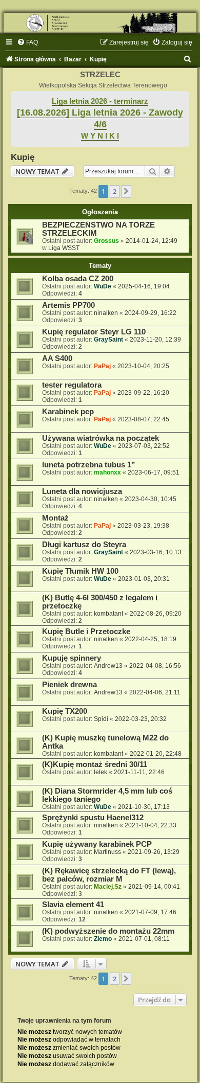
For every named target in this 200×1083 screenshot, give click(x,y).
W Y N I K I (100, 136)
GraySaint (108, 339)
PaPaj (102, 366)
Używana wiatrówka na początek (100, 438)
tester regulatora (72, 385)
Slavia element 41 (73, 904)
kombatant (108, 613)
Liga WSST (63, 248)
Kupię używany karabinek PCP (97, 844)
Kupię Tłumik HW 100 (80, 571)
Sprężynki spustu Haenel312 (93, 818)
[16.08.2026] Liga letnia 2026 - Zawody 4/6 (100, 118)
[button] (126, 191)
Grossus (106, 240)
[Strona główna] (100, 23)
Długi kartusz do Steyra (84, 544)
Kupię (22, 157)
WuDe (102, 286)
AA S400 (57, 358)
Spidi (101, 719)
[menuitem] (27, 42)
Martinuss (107, 851)
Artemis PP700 (68, 305)
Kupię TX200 (64, 711)
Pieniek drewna (69, 685)
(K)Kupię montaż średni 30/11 (94, 764)
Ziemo (103, 938)
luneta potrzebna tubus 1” (88, 465)
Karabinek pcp (68, 412)
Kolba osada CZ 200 (77, 279)
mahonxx (107, 472)
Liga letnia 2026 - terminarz (100, 101)
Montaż (55, 518)
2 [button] (114, 191)
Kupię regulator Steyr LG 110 (94, 332)
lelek (100, 772)
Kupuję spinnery (71, 658)
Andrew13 (108, 665)
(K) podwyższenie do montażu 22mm (108, 931)
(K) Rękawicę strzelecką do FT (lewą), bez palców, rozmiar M (109, 875)
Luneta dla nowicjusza (82, 491)
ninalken (106, 313)
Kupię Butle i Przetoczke (86, 631)
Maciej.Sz (108, 886)
